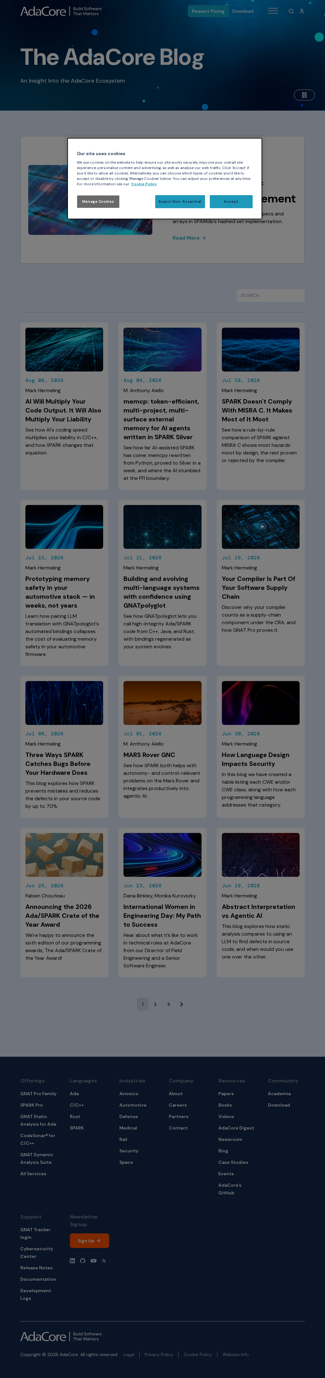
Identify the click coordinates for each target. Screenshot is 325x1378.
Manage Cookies (98, 201)
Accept (231, 201)
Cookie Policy (144, 184)
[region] (164, 179)
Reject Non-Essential (180, 201)
